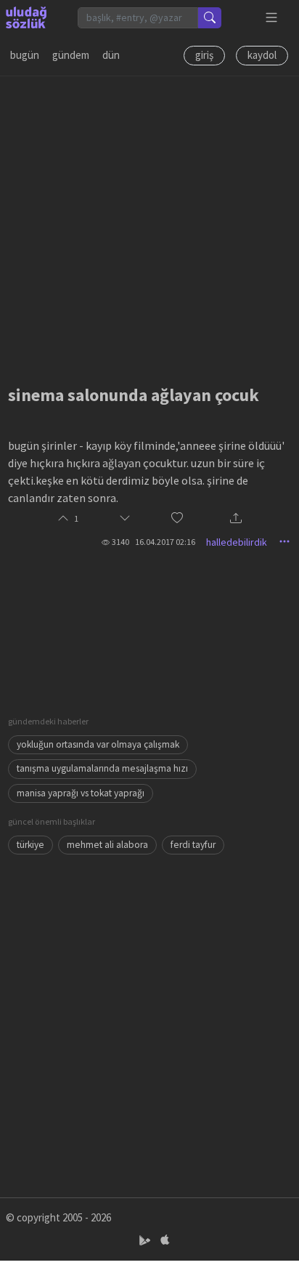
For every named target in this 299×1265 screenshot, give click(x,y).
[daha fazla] (272, 18)
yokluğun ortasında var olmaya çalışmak (98, 744)
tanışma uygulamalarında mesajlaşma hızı (102, 768)
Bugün (24, 55)
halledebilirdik (236, 542)
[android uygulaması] (146, 1241)
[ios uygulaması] (165, 1241)
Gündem (70, 55)
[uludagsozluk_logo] (26, 17)
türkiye (30, 844)
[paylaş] (235, 519)
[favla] (177, 519)
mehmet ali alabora (107, 844)
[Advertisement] (149, 226)
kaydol (262, 55)
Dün (111, 55)
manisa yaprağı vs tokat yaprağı (80, 793)
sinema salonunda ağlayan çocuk (133, 395)
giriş (204, 55)
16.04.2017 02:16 (165, 541)
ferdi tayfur (193, 844)
